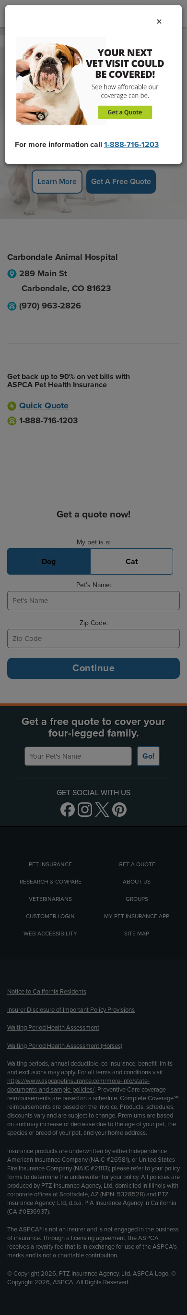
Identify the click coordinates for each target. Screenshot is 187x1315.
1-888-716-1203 (131, 144)
